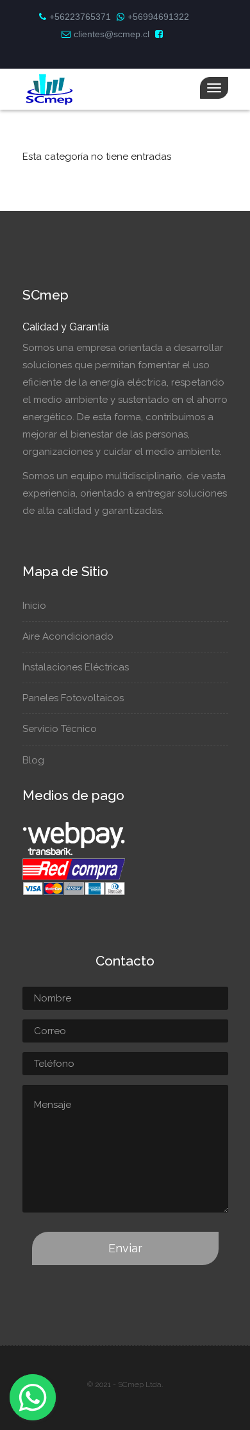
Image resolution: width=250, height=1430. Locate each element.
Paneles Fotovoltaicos (73, 698)
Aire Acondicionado (67, 636)
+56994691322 (158, 17)
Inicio (34, 605)
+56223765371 (80, 17)
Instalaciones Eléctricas (75, 667)
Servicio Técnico (59, 729)
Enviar (125, 1248)
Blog (33, 760)
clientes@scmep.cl (111, 34)
